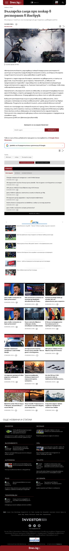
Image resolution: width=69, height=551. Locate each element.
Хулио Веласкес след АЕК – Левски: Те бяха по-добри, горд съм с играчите (36, 226)
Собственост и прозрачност (36, 533)
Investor (9, 426)
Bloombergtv (11, 443)
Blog (23, 514)
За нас (6, 531)
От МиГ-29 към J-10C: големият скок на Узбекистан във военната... (54, 377)
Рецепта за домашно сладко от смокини (47, 435)
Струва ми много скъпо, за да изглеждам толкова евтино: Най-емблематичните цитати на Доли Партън (50, 466)
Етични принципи (19, 533)
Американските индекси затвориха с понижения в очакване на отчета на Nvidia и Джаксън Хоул (18, 436)
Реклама (25, 531)
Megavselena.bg (47, 514)
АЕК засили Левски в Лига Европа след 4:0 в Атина (22, 187)
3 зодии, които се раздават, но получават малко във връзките (21, 499)
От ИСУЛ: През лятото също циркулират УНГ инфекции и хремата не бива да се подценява (18, 488)
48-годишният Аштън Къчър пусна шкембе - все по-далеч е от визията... (34, 350)
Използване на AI (51, 535)
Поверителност (34, 531)
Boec (41, 514)
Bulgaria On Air (24, 512)
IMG (4, 512)
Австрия (8, 157)
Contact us (59, 544)
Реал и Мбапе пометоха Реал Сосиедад (27, 270)
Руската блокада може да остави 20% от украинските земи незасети (54, 299)
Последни (9, 173)
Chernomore (32, 514)
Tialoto (40, 460)
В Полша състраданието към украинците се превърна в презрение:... (53, 324)
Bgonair (40, 426)
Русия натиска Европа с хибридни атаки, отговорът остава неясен (34, 324)
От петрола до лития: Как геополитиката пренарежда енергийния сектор (21, 448)
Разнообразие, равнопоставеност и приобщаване (28, 535)
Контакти (17, 531)
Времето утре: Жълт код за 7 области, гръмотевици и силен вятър (13, 405)
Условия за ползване (48, 531)
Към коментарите (43, 162)
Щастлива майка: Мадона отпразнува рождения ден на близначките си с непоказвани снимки (49, 472)
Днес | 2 (36, 2)
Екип (11, 531)
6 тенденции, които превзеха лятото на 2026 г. (18, 504)
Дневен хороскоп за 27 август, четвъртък (48, 488)
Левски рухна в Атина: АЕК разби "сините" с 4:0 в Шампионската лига (34, 243)
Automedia (10, 460)
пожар (16, 157)
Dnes (12, 512)
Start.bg (26, 514)
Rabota (62, 512)
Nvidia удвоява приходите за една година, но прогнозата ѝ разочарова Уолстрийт (22, 431)
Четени (17, 173)
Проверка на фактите (55, 533)
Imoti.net (58, 512)
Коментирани (27, 173)
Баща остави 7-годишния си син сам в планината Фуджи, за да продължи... (34, 405)
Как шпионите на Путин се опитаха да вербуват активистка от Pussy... (34, 299)
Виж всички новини (34, 213)
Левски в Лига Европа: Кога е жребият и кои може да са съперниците (34, 252)
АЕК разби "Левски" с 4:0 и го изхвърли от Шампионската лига (53, 430)
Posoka (37, 514)
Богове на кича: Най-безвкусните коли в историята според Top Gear (22, 464)
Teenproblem (11, 495)
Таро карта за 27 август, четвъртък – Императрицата (52, 483)
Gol (38, 443)
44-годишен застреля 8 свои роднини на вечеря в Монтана (14, 377)
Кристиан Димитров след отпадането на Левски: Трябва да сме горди (35, 234)
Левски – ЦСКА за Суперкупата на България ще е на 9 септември (33, 261)
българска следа (26, 157)
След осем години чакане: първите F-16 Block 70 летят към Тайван (53, 405)
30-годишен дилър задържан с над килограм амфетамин (24, 197)
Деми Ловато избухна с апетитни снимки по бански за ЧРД (25, 192)
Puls (7, 478)
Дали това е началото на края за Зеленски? (20, 207)
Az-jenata (41, 478)
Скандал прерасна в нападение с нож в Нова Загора (23, 177)
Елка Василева (8, 26)
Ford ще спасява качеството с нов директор (17, 469)
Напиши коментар (26, 162)
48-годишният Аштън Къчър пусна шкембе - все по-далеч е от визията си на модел (34, 182)
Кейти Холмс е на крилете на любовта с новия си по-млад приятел (28, 202)
